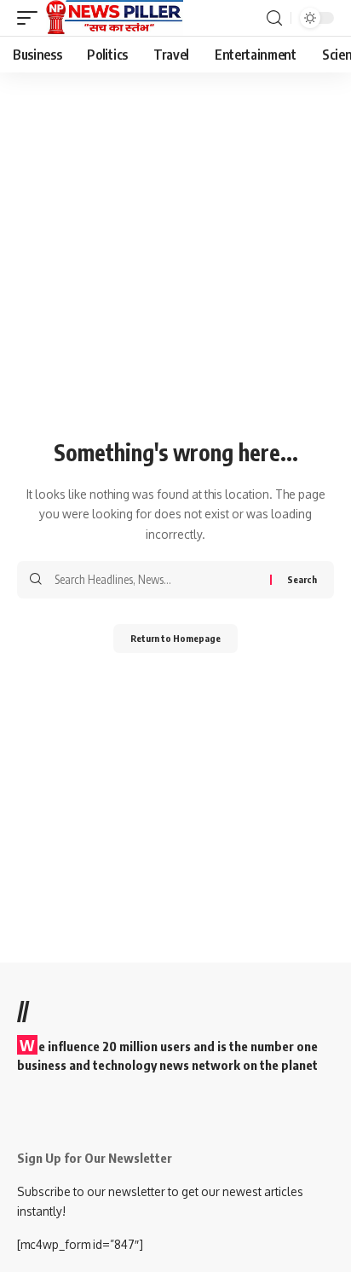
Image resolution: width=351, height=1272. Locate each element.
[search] (274, 18)
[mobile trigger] (31, 18)
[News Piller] (115, 18)
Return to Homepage (175, 638)
